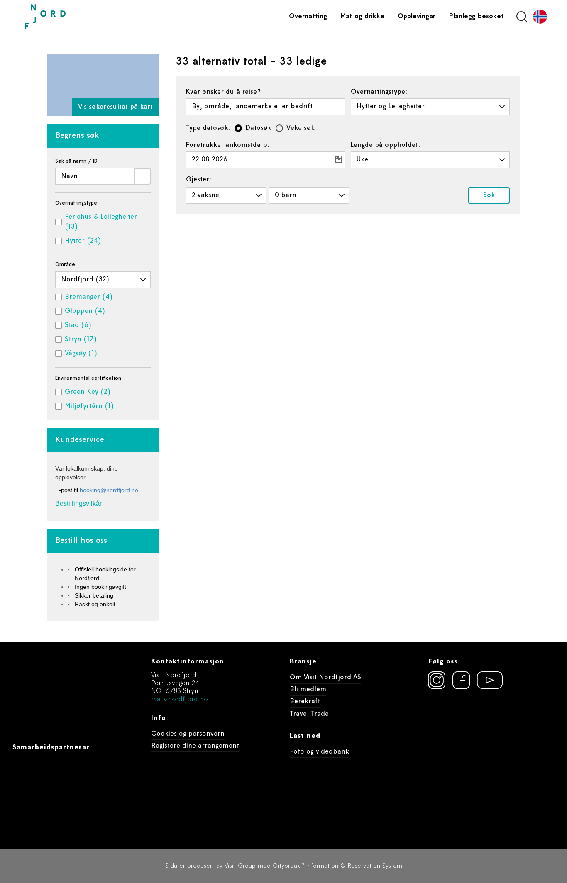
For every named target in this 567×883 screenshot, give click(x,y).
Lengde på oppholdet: (385, 145)
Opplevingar (416, 16)
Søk (489, 195)
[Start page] (64, 17)
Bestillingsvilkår (78, 503)
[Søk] (142, 176)
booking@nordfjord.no (109, 490)
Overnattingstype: (379, 92)
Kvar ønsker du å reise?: (224, 92)
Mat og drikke (362, 16)
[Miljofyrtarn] (443, 725)
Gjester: (199, 179)
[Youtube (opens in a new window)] (485, 680)
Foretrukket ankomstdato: (228, 145)
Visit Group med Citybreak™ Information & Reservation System (313, 866)
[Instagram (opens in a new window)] (436, 680)
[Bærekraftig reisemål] (491, 725)
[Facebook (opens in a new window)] (461, 680)
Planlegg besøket (476, 16)
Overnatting (308, 16)
